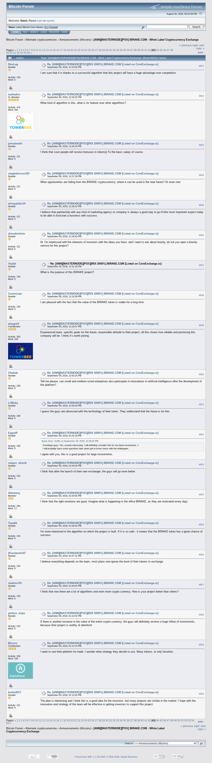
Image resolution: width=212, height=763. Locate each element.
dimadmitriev (16, 233)
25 (89, 50)
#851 (201, 404)
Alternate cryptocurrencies (41, 39)
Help (25, 32)
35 (124, 50)
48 (171, 50)
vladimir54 (15, 583)
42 (149, 50)
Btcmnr (12, 643)
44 (157, 50)
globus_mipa (16, 613)
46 (164, 50)
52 (18, 52)
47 (168, 50)
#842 (201, 96)
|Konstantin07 (17, 553)
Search (34, 32)
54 (25, 52)
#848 (201, 295)
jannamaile (15, 143)
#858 (201, 614)
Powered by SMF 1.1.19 (87, 757)
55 (28, 52)
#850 (201, 374)
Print (200, 52)
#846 (201, 235)
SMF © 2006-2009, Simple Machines (119, 757)
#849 (201, 325)
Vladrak (13, 372)
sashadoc (14, 94)
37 (131, 50)
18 (64, 50)
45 (161, 50)
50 (11, 52)
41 (145, 50)
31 (110, 50)
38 (135, 50)
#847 (201, 265)
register (50, 20)
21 (75, 50)
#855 (201, 524)
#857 (201, 584)
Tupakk (12, 523)
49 (7, 52)
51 (14, 52)
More (64, 32)
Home (16, 32)
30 (107, 50)
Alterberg (14, 493)
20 (71, 50)
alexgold (13, 323)
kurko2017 (14, 692)
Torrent (53, 27)
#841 (201, 66)
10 (36, 50)
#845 (201, 205)
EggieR (12, 432)
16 (57, 50)
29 (103, 50)
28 (100, 50)
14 (50, 50)
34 (121, 50)
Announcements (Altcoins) (75, 39)
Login (44, 32)
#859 (201, 644)
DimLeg (13, 64)
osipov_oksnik (17, 462)
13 (47, 50)
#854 (201, 494)
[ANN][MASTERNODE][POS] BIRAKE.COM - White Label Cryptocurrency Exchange (146, 39)
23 (82, 50)
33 (117, 50)
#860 (201, 694)
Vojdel (12, 263)
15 (54, 50)
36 (128, 50)
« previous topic (188, 45)
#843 (201, 145)
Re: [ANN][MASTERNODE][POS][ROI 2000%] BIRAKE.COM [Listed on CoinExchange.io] (102, 64)
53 (21, 52)
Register (54, 32)
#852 (201, 434)
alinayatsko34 (16, 203)
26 (93, 50)
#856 (201, 554)
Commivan (15, 293)
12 (43, 50)
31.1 (46, 27)
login (40, 20)
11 (40, 50)
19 (68, 50)
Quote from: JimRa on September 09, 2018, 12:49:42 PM (70, 441)
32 (114, 50)
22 (78, 50)
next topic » (200, 47)
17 (61, 50)
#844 (201, 175)
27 (96, 50)
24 (85, 50)
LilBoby (13, 402)
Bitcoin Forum (14, 39)
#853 (201, 464)
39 (138, 50)
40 (142, 50)
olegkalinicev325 (18, 173)
